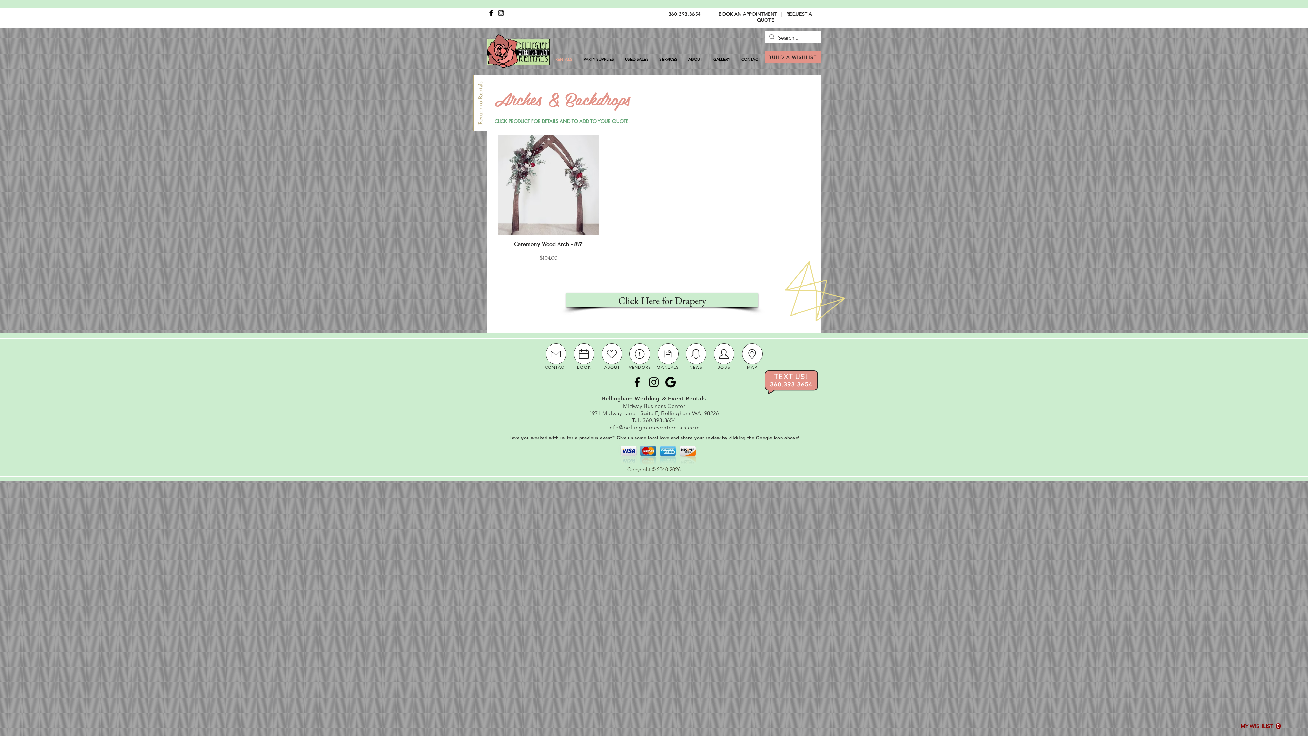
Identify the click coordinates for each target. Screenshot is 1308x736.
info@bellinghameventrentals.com (654, 427)
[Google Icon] (670, 382)
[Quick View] (548, 185)
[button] (1261, 726)
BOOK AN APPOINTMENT (748, 14)
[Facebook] (491, 13)
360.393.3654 (685, 14)
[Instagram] (501, 13)
